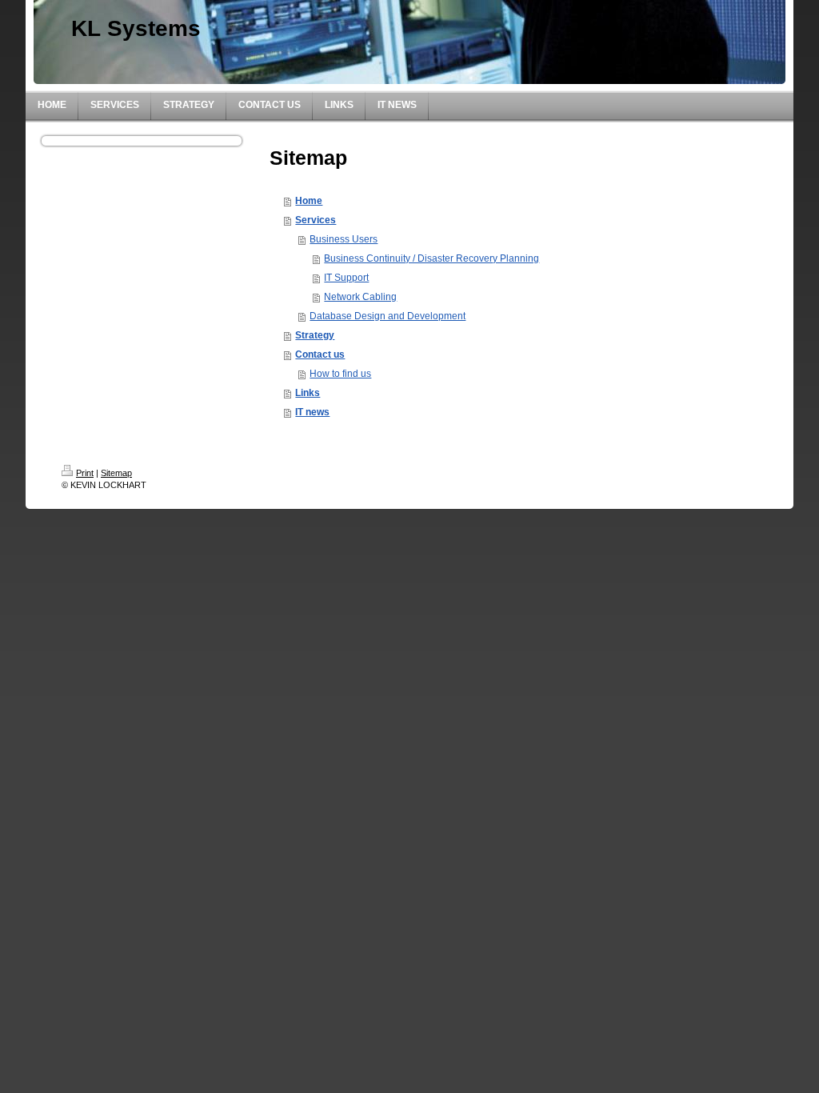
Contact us (320, 354)
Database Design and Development (387, 316)
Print (85, 473)
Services (315, 220)
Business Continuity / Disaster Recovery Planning (431, 258)
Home (308, 200)
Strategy (314, 335)
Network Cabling (360, 296)
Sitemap (116, 473)
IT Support (346, 277)
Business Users (344, 239)
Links (307, 392)
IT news (312, 412)
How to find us (340, 373)
